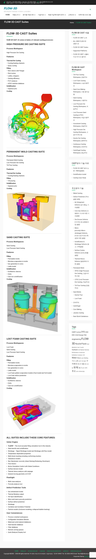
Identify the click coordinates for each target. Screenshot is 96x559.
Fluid (83, 343)
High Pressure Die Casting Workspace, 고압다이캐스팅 (80, 132)
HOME (8, 15)
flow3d (78, 344)
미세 (82, 361)
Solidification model (79, 174)
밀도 (85, 361)
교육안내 (71, 15)
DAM (86, 332)
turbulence (74, 355)
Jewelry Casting (78, 313)
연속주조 (76, 302)
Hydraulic (75, 350)
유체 (75, 367)
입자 (83, 368)
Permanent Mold (78, 268)
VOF (84, 355)
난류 (76, 361)
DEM (76, 335)
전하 (86, 368)
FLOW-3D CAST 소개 (80, 38)
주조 (74, 371)
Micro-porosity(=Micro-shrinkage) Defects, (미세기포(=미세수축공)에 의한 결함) (81, 233)
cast (74, 332)
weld (82, 358)
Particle (82, 350)
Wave (79, 358)
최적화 (80, 371)
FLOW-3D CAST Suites (80, 47)
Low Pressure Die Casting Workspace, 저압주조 (80, 106)
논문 (80, 361)
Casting (78, 332)
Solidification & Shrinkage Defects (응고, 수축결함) (82, 244)
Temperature (82, 352)
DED (73, 335)
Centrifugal (76, 306)
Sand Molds (77, 292)
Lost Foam (78, 298)
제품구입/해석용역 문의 (56, 15)
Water (74, 358)
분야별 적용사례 (28, 15)
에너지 (80, 364)
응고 (80, 368)
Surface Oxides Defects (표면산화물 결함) (81, 252)
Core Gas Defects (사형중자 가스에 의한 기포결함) (82, 213)
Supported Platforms (80, 51)
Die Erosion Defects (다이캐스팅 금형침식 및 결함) (82, 222)
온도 (85, 364)
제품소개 (16, 15)
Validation (80, 355)
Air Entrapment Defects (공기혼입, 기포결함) (82, 204)
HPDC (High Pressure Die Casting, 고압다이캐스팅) (82, 273)
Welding (86, 358)
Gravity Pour (79, 295)
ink (79, 350)
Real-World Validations (80, 316)
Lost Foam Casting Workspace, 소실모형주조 (81, 83)
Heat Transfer (80, 347)
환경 (83, 371)
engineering (76, 339)
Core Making (77, 309)
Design (81, 335)
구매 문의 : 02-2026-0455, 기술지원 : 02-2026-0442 (21, 1)
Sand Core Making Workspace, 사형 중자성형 (81, 91)
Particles (86, 350)
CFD (83, 332)
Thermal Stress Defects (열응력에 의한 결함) (82, 261)
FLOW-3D (10, 8)
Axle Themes (88, 556)
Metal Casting (77, 193)
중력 (77, 371)
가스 (73, 361)
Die (85, 335)
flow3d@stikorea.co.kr (46, 1)
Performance (75, 352)
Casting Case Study (79, 178)
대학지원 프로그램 (84, 15)
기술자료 (41, 15)
